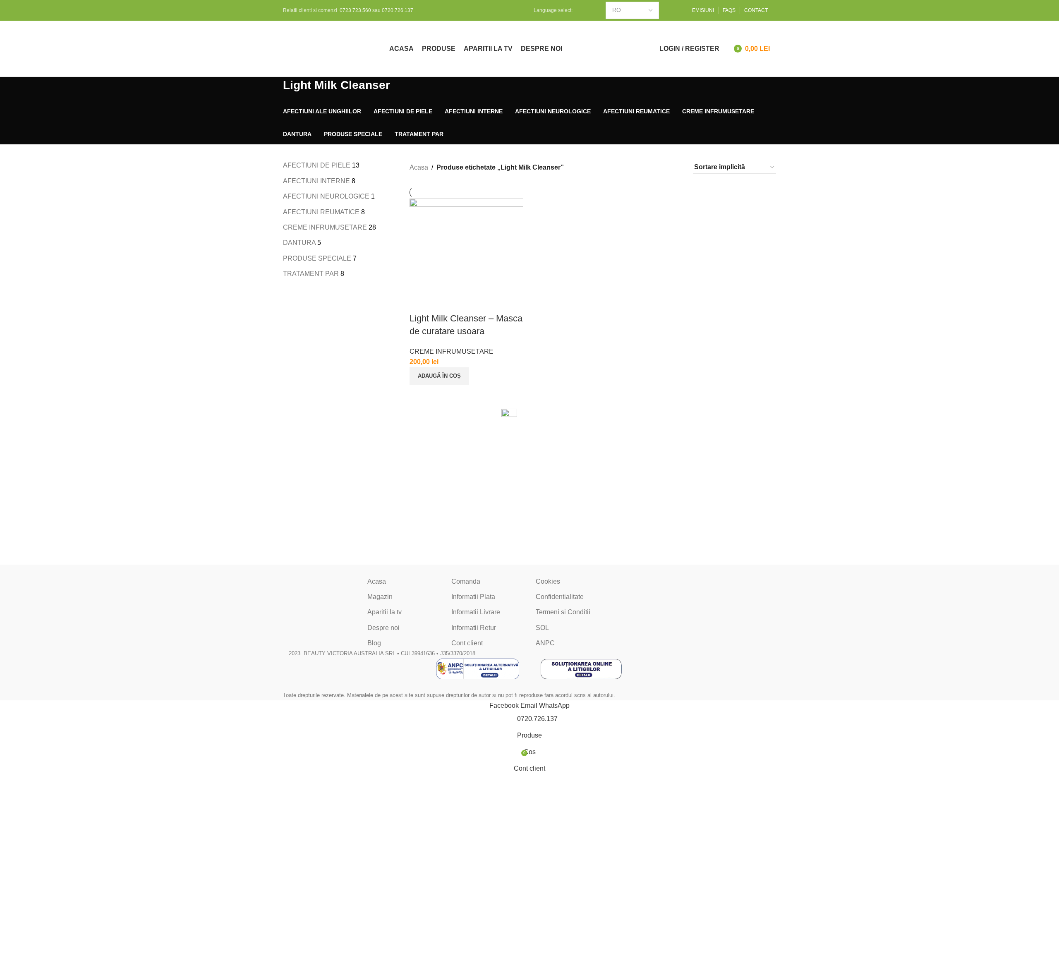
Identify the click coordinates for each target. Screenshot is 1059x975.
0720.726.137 (397, 10)
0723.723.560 (355, 10)
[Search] (638, 49)
